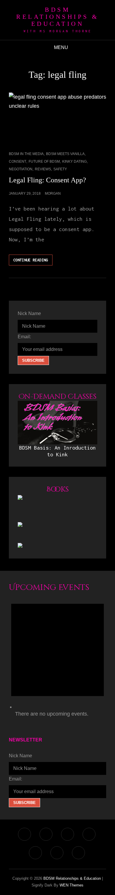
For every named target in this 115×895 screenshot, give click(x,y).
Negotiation (20, 169)
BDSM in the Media (26, 154)
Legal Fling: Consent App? (47, 180)
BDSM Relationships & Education (57, 16)
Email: (24, 336)
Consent (17, 161)
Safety (60, 169)
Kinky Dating (74, 161)
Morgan (53, 193)
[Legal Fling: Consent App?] (57, 118)
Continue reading (32, 261)
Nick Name (29, 313)
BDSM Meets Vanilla (65, 154)
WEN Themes (71, 885)
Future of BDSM (44, 161)
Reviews (43, 169)
